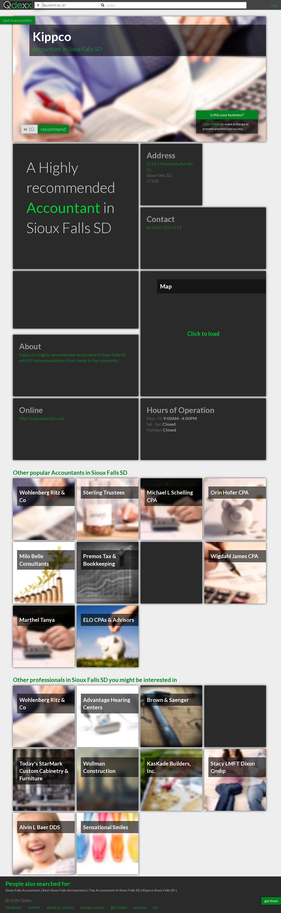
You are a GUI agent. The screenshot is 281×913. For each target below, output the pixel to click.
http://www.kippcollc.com (41, 418)
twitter (34, 907)
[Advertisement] (75, 300)
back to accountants (17, 20)
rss (155, 907)
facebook (14, 907)
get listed (119, 907)
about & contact (60, 907)
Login (274, 5)
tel (164, 227)
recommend (53, 129)
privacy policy (92, 907)
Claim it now (211, 124)
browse (139, 907)
